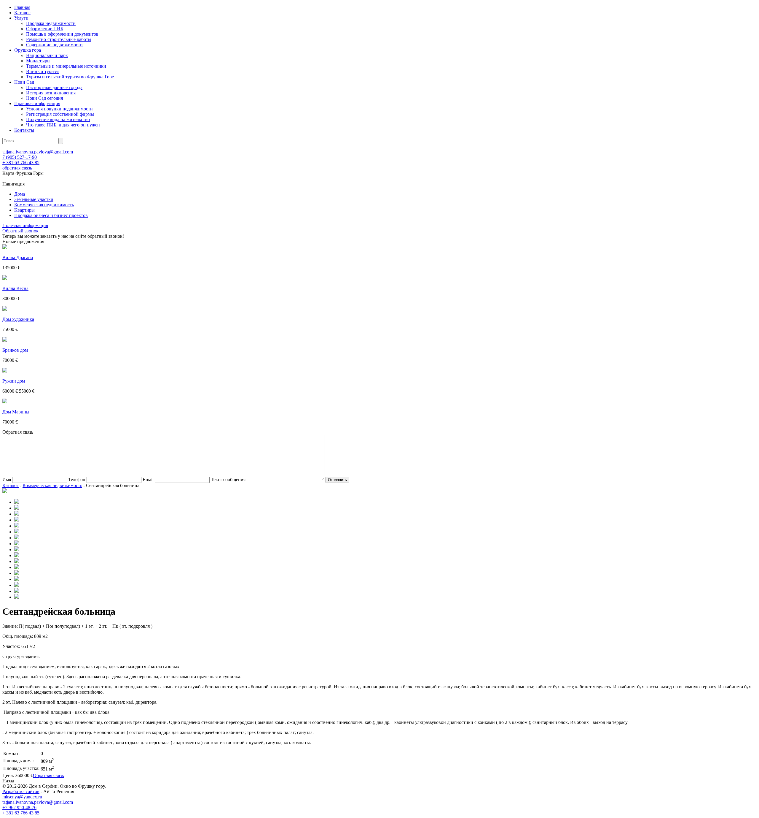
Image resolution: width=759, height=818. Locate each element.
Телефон (76, 479)
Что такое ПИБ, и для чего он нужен (63, 124)
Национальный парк (47, 55)
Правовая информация (37, 103)
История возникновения (51, 92)
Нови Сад (24, 82)
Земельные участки (33, 199)
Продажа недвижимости (51, 23)
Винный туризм (42, 71)
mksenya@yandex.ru (22, 796)
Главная (22, 7)
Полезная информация (25, 225)
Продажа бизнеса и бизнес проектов (51, 215)
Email (148, 479)
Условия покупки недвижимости (59, 108)
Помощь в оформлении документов (62, 34)
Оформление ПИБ (44, 28)
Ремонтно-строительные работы (58, 39)
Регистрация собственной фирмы (60, 114)
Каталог (22, 12)
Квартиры (24, 210)
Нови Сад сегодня (44, 98)
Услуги (21, 17)
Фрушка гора (27, 50)
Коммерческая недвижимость (44, 204)
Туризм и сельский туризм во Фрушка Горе (70, 76)
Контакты (24, 130)
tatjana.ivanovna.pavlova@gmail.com (37, 151)
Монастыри (38, 60)
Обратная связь (48, 775)
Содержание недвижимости (54, 44)
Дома (19, 193)
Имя (6, 479)
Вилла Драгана (17, 257)
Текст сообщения (228, 479)
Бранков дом (15, 350)
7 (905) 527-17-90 (19, 157)
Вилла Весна (15, 288)
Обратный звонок (20, 230)
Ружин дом (13, 380)
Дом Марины (15, 411)
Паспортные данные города (54, 87)
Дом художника (18, 319)
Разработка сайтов (20, 791)
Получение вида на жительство (58, 119)
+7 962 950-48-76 (19, 807)
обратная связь (17, 167)
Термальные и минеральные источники (66, 66)
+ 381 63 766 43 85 (20, 162)
